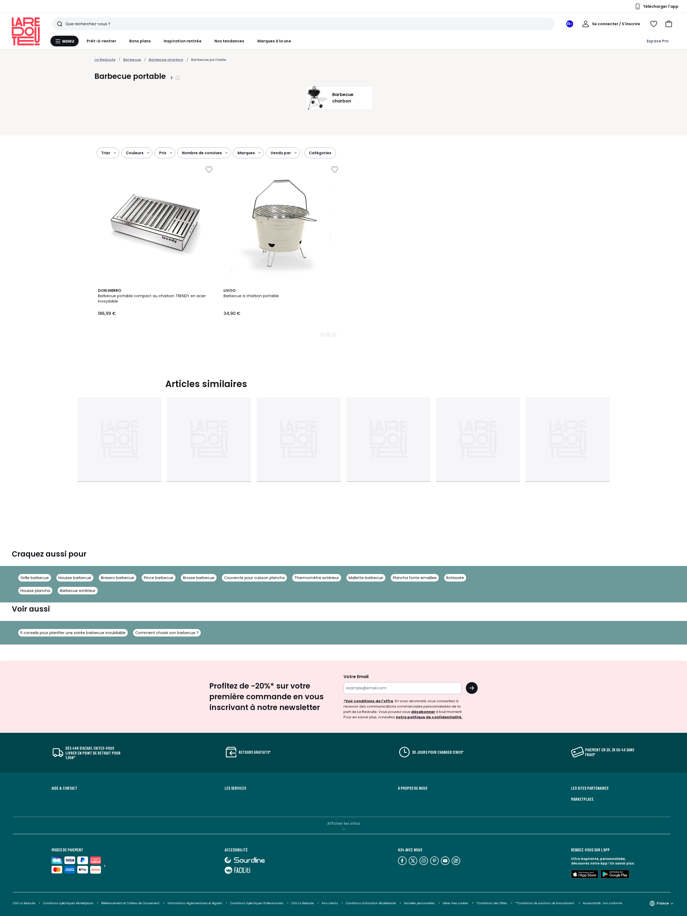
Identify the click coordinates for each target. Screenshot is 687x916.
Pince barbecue (158, 577)
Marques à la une (274, 41)
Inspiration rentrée (182, 41)
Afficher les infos (343, 823)
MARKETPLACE (582, 799)
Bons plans (140, 41)
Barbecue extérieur (78, 590)
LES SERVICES (235, 788)
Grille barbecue (34, 577)
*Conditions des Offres (491, 903)
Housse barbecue (75, 577)
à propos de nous (412, 788)
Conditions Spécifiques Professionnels (256, 903)
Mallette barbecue (366, 577)
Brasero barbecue (117, 577)
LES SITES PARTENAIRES (589, 788)
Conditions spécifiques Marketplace (68, 903)
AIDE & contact (64, 788)
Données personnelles (419, 903)
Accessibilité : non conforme (602, 903)
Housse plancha (35, 590)
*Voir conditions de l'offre (368, 701)
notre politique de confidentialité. (429, 717)
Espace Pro (658, 41)
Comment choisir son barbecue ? (167, 632)
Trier (105, 153)
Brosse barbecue (198, 577)
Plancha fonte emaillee (415, 577)
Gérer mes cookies (455, 903)
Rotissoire (455, 577)
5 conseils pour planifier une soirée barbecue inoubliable (73, 632)
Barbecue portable (208, 59)
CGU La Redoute (302, 903)
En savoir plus (622, 863)
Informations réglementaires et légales (194, 903)
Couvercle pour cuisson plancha (254, 577)
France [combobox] (663, 903)
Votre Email (356, 677)
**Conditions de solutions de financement (545, 903)
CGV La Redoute (24, 903)
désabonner (423, 711)
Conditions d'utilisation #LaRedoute (371, 903)
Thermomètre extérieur (316, 577)
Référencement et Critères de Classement (130, 903)
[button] (668, 23)
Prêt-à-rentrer (101, 41)
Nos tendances (229, 41)
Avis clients (330, 903)
